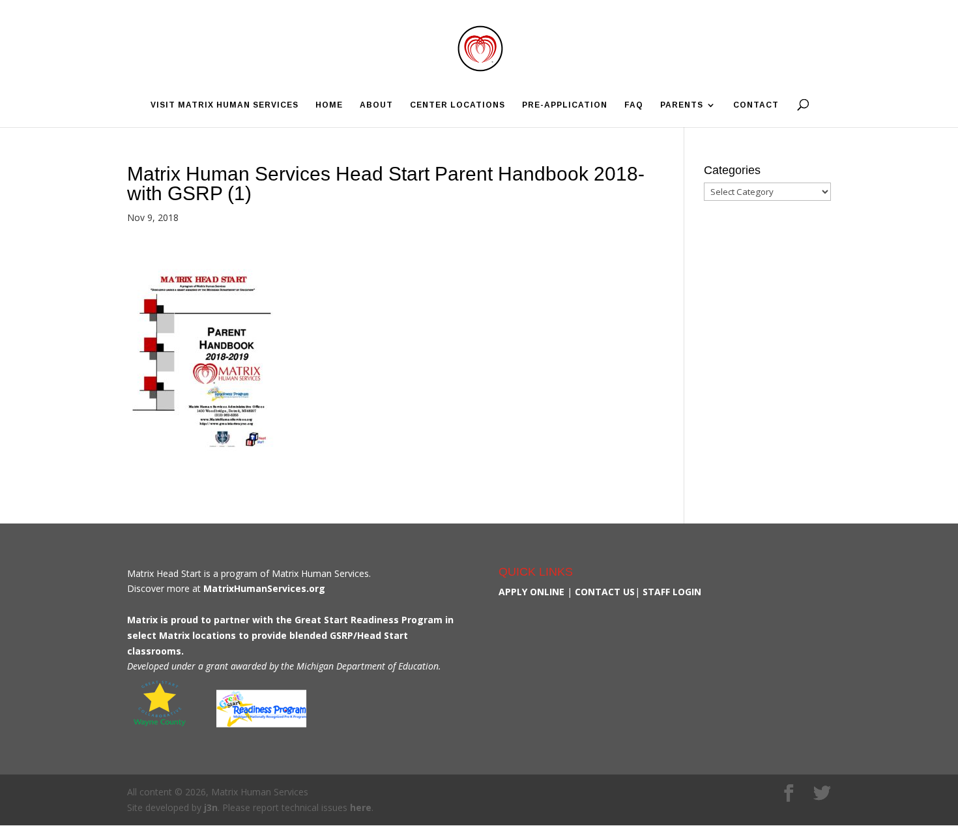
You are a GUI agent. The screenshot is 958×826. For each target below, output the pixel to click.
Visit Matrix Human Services (224, 105)
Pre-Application (564, 105)
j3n (211, 807)
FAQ (633, 105)
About (376, 105)
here (360, 807)
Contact (756, 105)
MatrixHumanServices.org (264, 588)
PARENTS (681, 105)
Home (329, 105)
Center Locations (457, 105)
